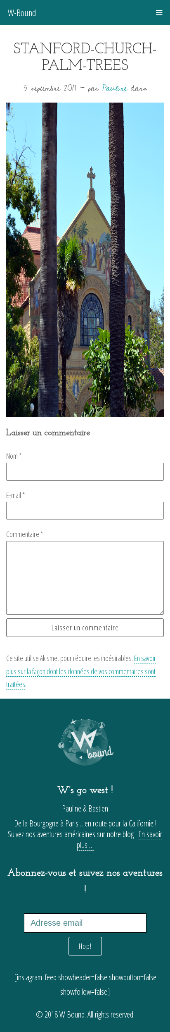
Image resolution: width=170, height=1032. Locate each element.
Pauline (114, 88)
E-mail (15, 495)
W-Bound (22, 12)
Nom (14, 456)
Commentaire (24, 534)
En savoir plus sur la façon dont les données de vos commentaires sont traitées (81, 671)
